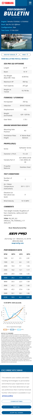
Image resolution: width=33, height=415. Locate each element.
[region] (16, 393)
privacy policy (7, 396)
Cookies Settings (16, 401)
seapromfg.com (18, 243)
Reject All (16, 407)
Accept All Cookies (16, 412)
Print (24, 54)
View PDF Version (9, 54)
